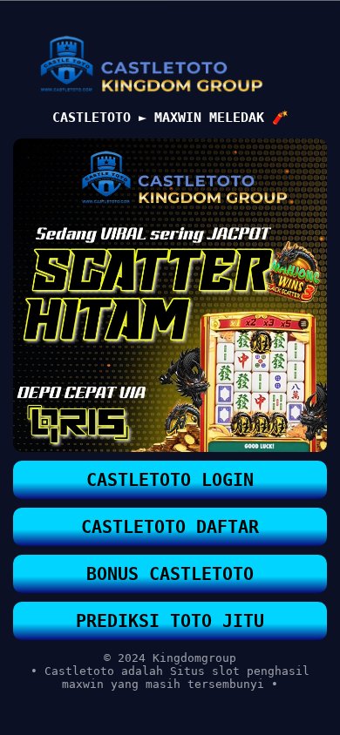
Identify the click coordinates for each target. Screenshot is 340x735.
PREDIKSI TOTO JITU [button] (170, 620)
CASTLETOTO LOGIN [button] (170, 479)
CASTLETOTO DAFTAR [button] (170, 526)
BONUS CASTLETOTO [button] (170, 573)
